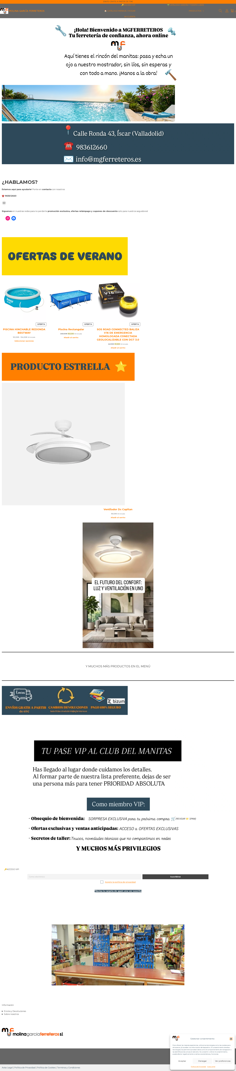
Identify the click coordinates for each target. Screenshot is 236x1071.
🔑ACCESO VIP (128, 5)
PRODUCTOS (195, 11)
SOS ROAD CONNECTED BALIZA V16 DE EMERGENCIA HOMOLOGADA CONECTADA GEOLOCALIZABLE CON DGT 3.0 (118, 334)
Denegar (202, 1061)
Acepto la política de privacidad (120, 882)
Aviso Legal (211, 1066)
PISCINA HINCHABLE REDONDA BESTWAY (24, 331)
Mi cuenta (129, 16)
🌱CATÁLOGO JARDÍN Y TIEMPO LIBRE (185, 5)
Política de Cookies (46, 1067)
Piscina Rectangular (71, 329)
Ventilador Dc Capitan (118, 509)
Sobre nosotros (11, 1014)
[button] (231, 1039)
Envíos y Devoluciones (15, 1011)
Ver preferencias (222, 1061)
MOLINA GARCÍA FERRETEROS (26, 11)
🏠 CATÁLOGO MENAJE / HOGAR (119, 11)
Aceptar (182, 1061)
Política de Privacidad (198, 1066)
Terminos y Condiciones (68, 1067)
